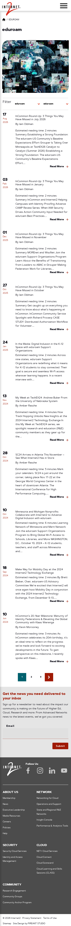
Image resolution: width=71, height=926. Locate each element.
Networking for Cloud (47, 798)
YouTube (64, 770)
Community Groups (12, 897)
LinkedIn (52, 770)
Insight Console (44, 820)
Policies (7, 828)
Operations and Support (49, 804)
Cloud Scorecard (45, 863)
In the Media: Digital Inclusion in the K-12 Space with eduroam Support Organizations (39, 347)
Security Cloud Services (15, 851)
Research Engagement (14, 891)
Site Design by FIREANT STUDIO (29, 924)
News (5, 804)
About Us (10, 792)
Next (49, 677)
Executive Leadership (14, 810)
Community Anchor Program (17, 903)
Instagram (40, 770)
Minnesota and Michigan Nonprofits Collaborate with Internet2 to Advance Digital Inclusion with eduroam (38, 515)
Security (10, 845)
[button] (11, 7)
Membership (9, 798)
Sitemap (7, 924)
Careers (7, 822)
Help (5, 833)
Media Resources (11, 816)
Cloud (42, 845)
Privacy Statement (31, 918)
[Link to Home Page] (3, 20)
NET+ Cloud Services (47, 851)
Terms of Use (50, 918)
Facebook (28, 770)
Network (44, 792)
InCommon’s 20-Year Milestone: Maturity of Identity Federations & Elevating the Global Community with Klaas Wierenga (41, 619)
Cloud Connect (44, 857)
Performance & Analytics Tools (52, 826)
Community (12, 884)
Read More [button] (57, 166)
